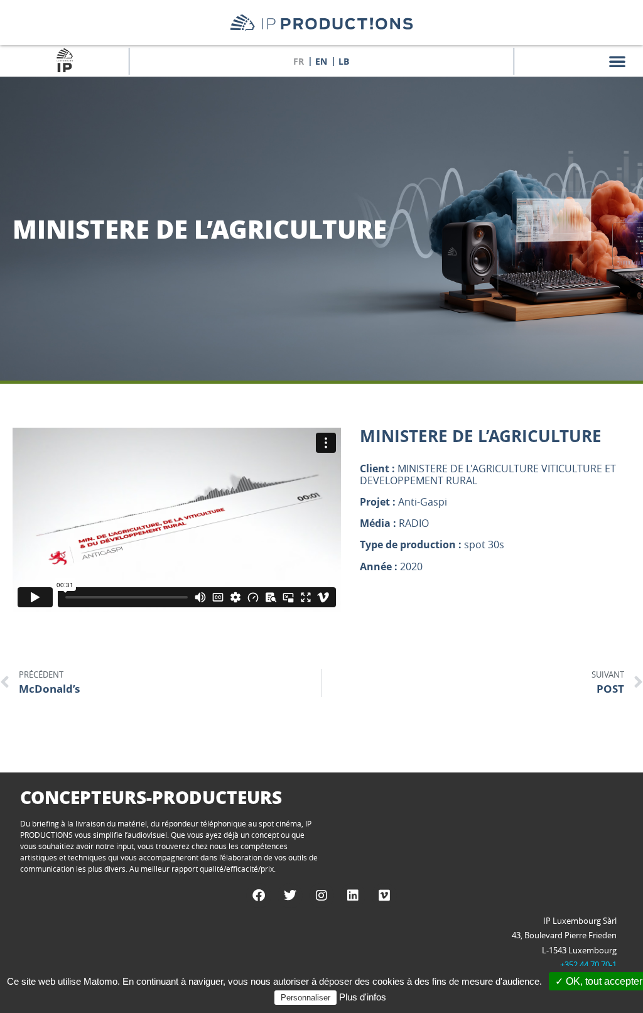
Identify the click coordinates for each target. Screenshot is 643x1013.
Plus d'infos (362, 997)
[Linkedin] (352, 895)
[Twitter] (290, 895)
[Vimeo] (384, 895)
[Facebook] (258, 895)
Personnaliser (305, 997)
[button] (617, 61)
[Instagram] (321, 895)
